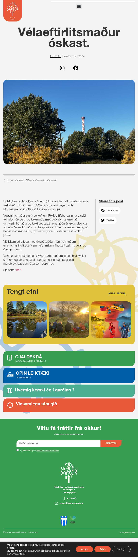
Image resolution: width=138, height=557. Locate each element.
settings (21, 553)
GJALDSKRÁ (28, 356)
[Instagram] (62, 68)
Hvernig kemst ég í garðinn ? (44, 389)
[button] (79, 6)
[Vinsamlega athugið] (10, 405)
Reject (102, 549)
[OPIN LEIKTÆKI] (10, 374)
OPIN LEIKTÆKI (32, 373)
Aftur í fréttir (116, 293)
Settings (121, 549)
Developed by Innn (127, 532)
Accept (84, 549)
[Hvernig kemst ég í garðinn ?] (9, 390)
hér (18, 270)
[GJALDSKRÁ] (10, 358)
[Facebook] (76, 68)
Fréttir (55, 56)
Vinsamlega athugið (36, 403)
